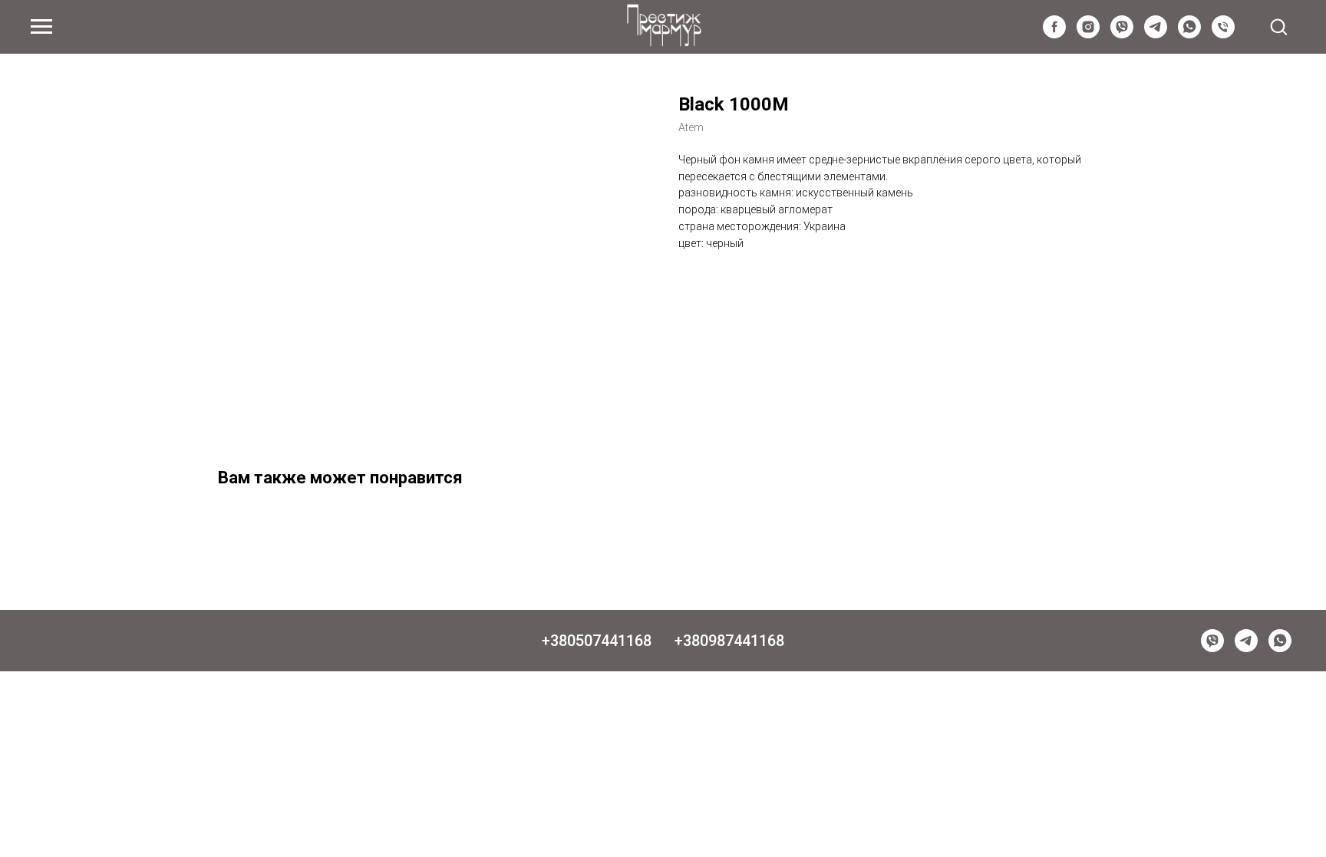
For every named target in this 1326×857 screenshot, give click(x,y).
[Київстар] (1223, 34)
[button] (1278, 26)
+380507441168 (596, 640)
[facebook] (1054, 34)
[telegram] (1155, 34)
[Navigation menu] (41, 27)
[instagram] (1088, 34)
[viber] (1121, 34)
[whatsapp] (1189, 34)
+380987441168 (729, 640)
